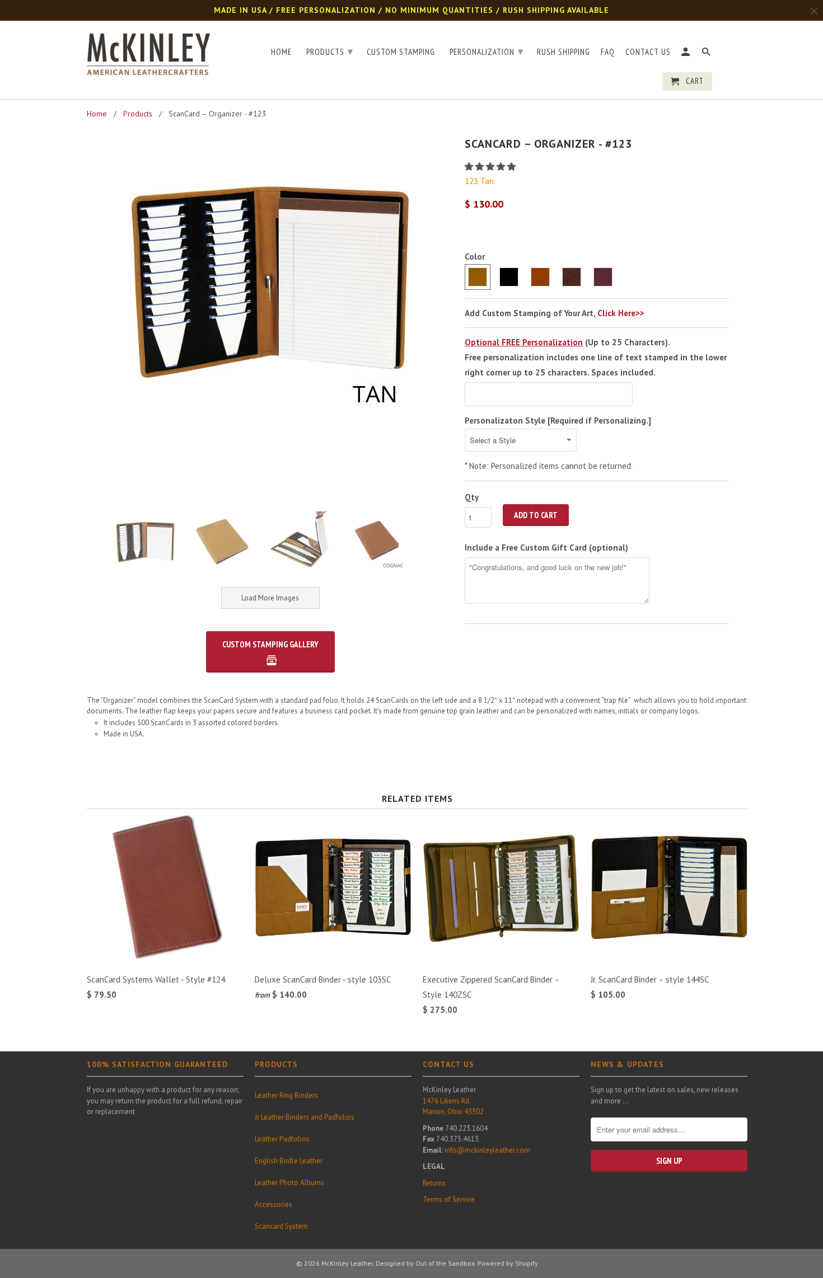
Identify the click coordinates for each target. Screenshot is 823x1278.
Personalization (486, 51)
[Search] (707, 54)
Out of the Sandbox (445, 1263)
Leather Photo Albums (289, 1182)
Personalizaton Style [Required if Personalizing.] (558, 420)
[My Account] (686, 54)
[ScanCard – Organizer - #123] (270, 276)
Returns (434, 1183)
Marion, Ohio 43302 (453, 1111)
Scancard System (281, 1226)
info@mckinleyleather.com (487, 1150)
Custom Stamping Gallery (270, 644)
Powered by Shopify (508, 1263)
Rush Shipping (563, 52)
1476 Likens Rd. (447, 1101)
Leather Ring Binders (286, 1095)
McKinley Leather (347, 1263)
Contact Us (648, 52)
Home (281, 52)
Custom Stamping (401, 52)
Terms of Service (449, 1199)
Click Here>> (620, 313)
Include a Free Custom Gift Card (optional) (546, 547)
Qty (472, 497)
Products (329, 51)
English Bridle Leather (288, 1161)
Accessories (273, 1204)
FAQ (608, 52)
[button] (491, 166)
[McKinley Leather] (148, 52)
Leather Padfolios (282, 1139)
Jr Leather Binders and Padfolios (304, 1117)
